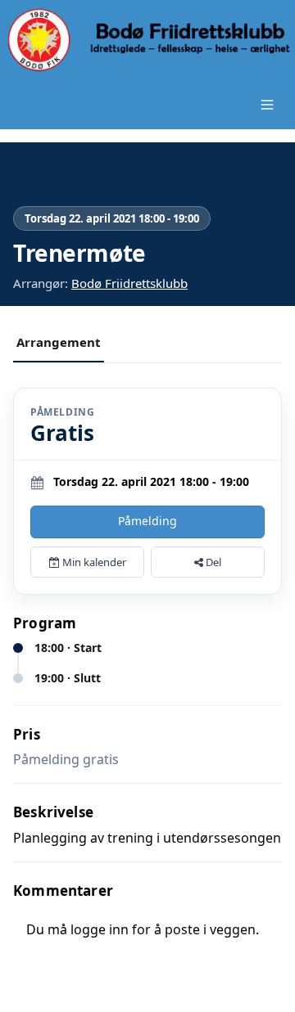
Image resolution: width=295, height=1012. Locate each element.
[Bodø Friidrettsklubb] (147, 40)
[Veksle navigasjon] (267, 104)
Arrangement (58, 342)
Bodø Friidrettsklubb (129, 283)
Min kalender (93, 562)
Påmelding (147, 520)
